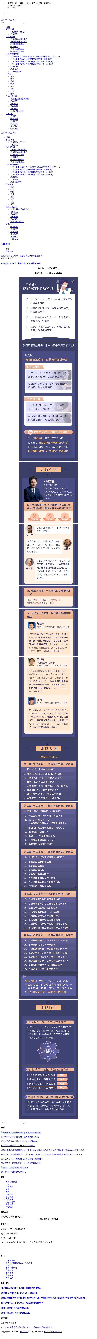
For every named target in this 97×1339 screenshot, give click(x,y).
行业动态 (14, 121)
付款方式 (14, 129)
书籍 (12, 91)
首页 (8, 27)
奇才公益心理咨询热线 (19, 99)
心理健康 (9, 1199)
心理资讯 (14, 69)
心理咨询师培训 (12, 54)
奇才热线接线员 (17, 111)
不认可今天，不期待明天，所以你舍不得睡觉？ (21, 1163)
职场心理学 (10, 1202)
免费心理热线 (11, 96)
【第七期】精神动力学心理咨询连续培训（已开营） (32, 64)
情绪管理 (9, 1197)
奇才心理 (24, 1332)
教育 (12, 79)
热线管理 (14, 109)
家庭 (12, 76)
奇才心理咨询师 (17, 52)
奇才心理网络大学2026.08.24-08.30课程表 (18, 1146)
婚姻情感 (9, 1194)
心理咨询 (9, 1270)
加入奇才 (14, 126)
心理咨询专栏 (16, 71)
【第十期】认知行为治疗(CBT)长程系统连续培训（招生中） (35, 57)
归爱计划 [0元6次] (17, 32)
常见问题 (9, 1204)
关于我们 (9, 114)
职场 (12, 89)
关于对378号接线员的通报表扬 (13, 1172)
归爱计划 (10, 29)
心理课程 (14, 66)
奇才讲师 (14, 47)
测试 (12, 94)
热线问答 (14, 101)
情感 (12, 84)
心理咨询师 (10, 37)
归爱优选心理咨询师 (18, 39)
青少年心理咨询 (32, 1327)
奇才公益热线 (11, 1182)
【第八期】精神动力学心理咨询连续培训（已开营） (32, 62)
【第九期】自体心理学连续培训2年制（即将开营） (31, 59)
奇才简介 (14, 116)
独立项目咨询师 (17, 44)
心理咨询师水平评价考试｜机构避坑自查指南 (20, 1137)
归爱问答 (14, 34)
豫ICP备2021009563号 (53, 1332)
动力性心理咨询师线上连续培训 (19, 1263)
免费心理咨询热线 (17, 1327)
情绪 (12, 81)
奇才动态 (14, 119)
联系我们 (14, 124)
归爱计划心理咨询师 (18, 42)
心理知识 (9, 74)
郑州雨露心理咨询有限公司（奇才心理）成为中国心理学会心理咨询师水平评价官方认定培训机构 (41, 1154)
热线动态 (14, 104)
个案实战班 (10, 1261)
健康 (12, 86)
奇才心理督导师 (17, 49)
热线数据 (14, 106)
